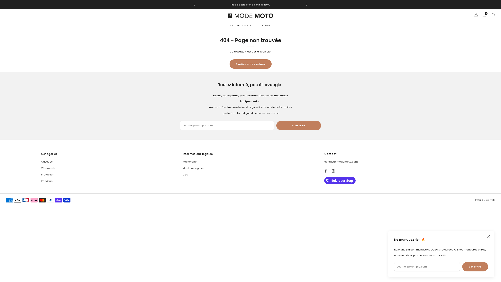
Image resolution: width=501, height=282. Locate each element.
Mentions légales (193, 168)
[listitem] (250, 4)
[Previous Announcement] (194, 4)
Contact (264, 25)
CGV (185, 174)
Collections (239, 25)
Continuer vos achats (250, 64)
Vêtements (48, 168)
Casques (47, 162)
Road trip (47, 181)
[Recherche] (493, 15)
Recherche (190, 162)
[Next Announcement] (306, 4)
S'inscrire (475, 266)
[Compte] (476, 15)
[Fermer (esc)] (488, 236)
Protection (47, 174)
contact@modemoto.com (341, 162)
